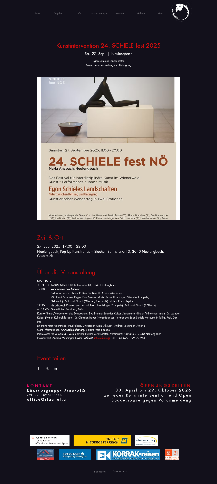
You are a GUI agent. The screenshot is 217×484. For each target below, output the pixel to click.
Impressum (99, 471)
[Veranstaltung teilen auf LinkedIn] (55, 368)
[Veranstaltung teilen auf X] (47, 368)
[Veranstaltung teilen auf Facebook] (38, 368)
